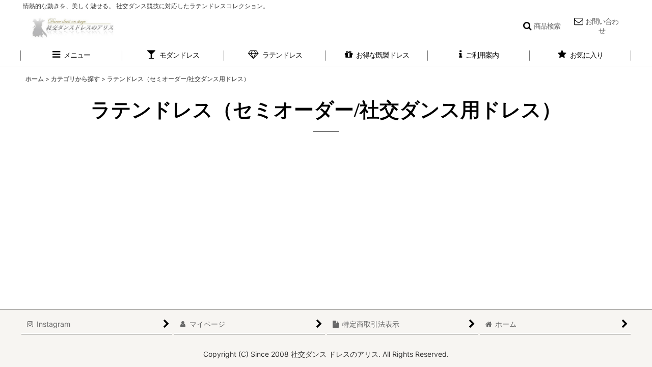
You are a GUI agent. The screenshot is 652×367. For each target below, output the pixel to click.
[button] (541, 26)
